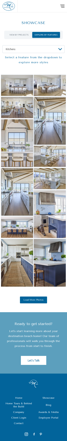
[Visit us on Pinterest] (41, 434)
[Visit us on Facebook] (33, 434)
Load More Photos (33, 300)
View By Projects (19, 35)
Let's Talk (34, 360)
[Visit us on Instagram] (26, 434)
